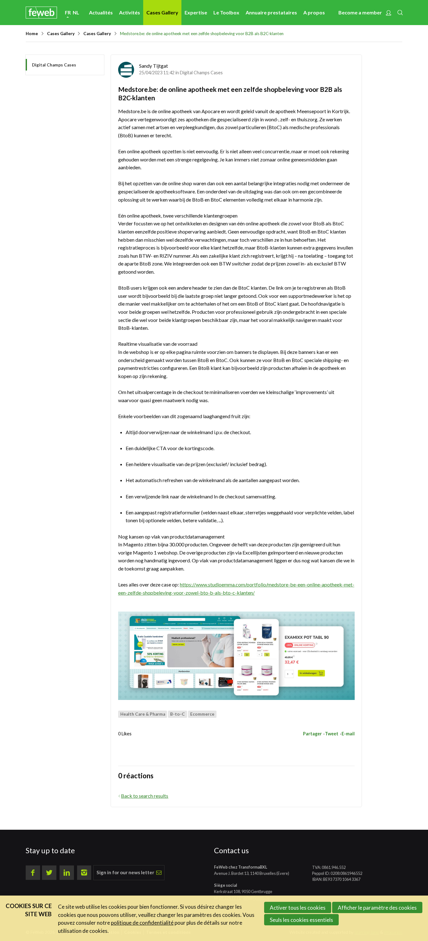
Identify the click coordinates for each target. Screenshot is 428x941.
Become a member (360, 12)
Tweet (331, 733)
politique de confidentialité (142, 922)
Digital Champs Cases (201, 72)
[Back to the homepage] (41, 12)
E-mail (348, 733)
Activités (129, 12)
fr (68, 12)
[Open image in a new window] (236, 656)
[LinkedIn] (67, 872)
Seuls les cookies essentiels (301, 920)
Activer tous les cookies (298, 907)
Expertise (196, 12)
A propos (314, 12)
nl (76, 12)
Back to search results (144, 796)
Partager (312, 733)
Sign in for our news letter (125, 872)
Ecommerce (202, 714)
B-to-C (177, 714)
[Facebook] (33, 872)
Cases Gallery (162, 12)
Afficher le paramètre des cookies (377, 907)
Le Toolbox (226, 12)
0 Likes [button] (125, 733)
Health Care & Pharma (142, 714)
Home (32, 33)
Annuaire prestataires (271, 12)
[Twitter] (49, 872)
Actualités (101, 12)
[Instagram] (84, 872)
